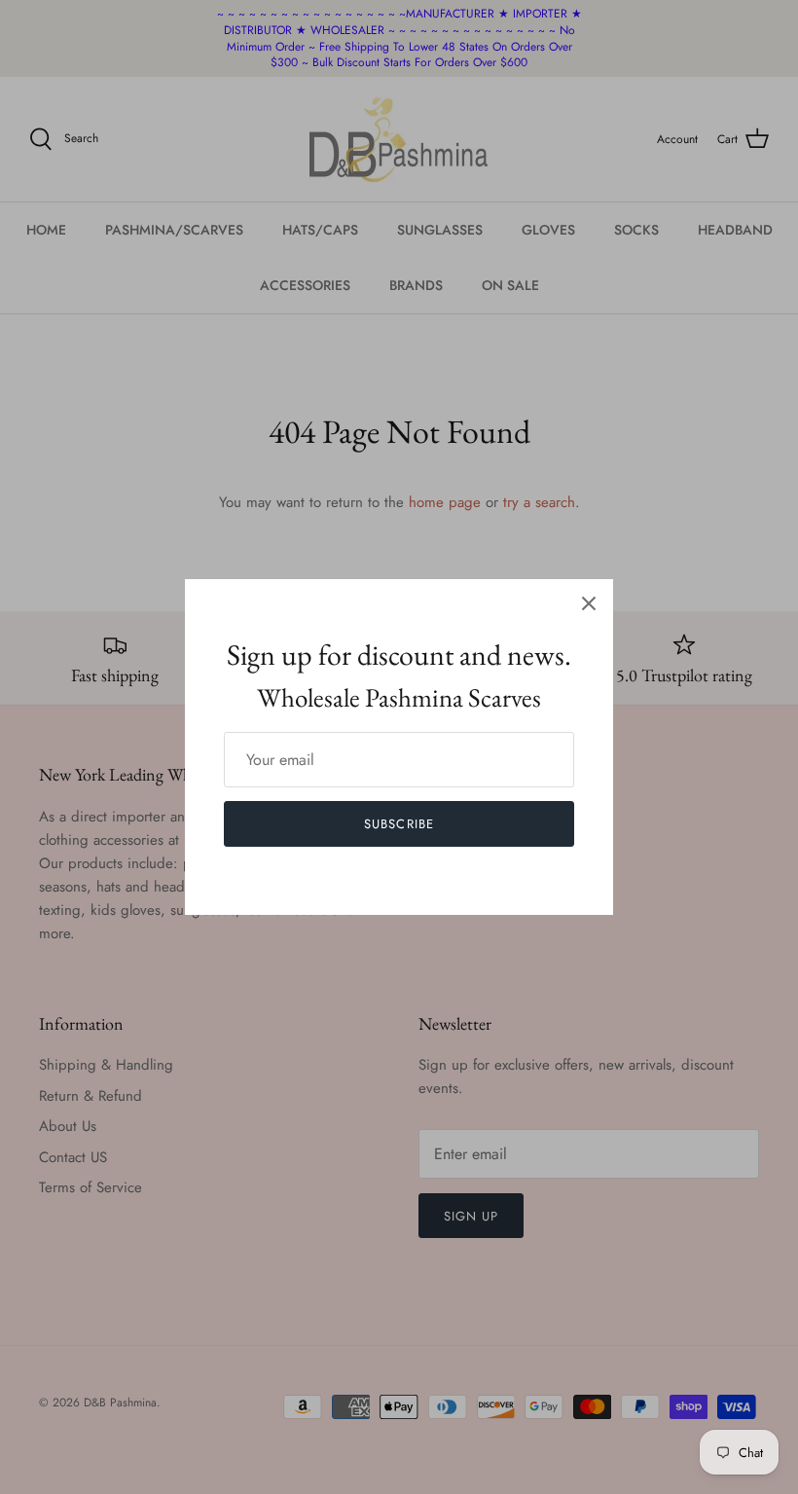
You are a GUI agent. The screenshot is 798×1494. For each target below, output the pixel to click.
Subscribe (398, 824)
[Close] (588, 603)
